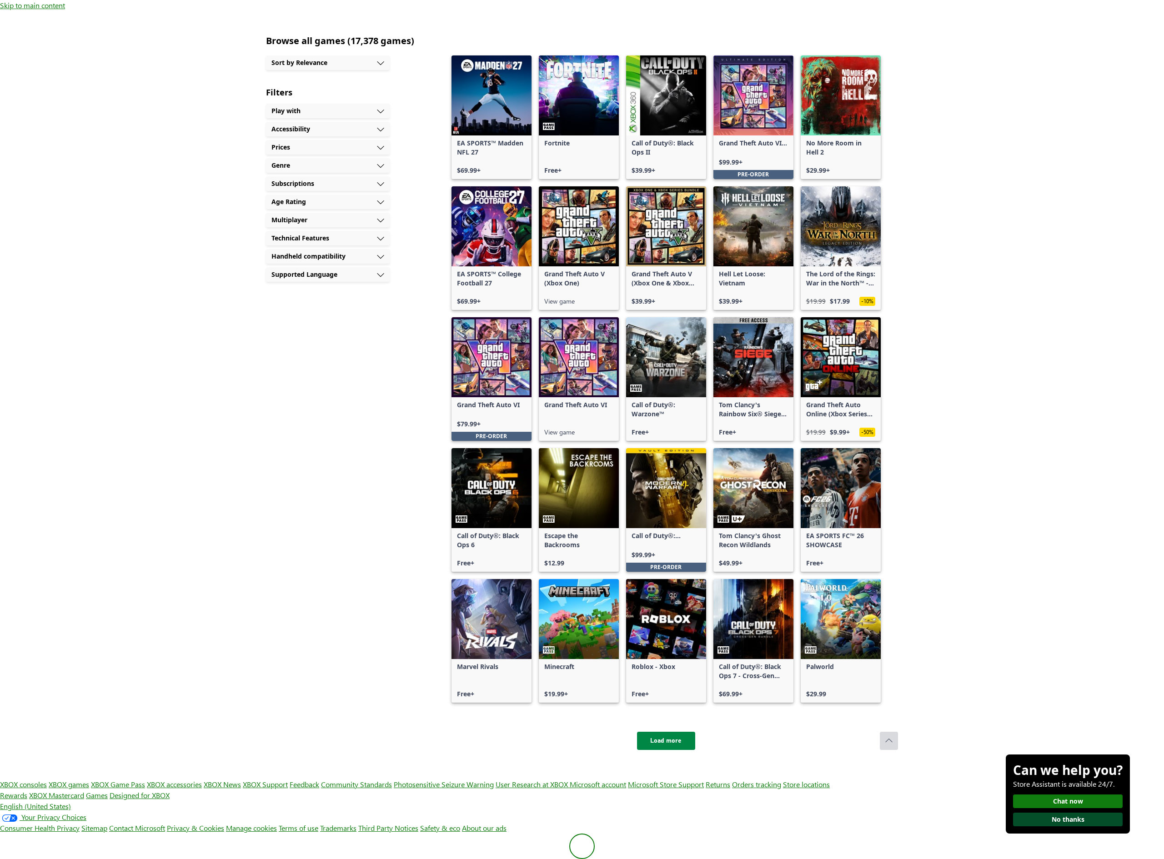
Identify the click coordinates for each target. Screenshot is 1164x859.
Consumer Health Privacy (40, 828)
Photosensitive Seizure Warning (444, 784)
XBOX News (222, 784)
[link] (492, 117)
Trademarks (338, 828)
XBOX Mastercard (56, 795)
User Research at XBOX (533, 784)
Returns (718, 784)
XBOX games (69, 784)
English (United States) (35, 806)
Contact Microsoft (137, 828)
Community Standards (356, 784)
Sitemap (94, 828)
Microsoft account (598, 784)
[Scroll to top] (889, 741)
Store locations (806, 784)
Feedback (304, 784)
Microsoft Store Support (666, 784)
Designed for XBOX (140, 795)
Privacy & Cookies (195, 828)
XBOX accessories (174, 784)
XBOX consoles (23, 784)
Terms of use (298, 828)
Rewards (13, 795)
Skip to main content (32, 5)
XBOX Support (265, 784)
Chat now (1068, 801)
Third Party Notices (388, 828)
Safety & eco (440, 828)
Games (97, 795)
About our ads (484, 828)
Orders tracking (756, 784)
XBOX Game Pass (118, 784)
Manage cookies (251, 828)
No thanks (1068, 819)
